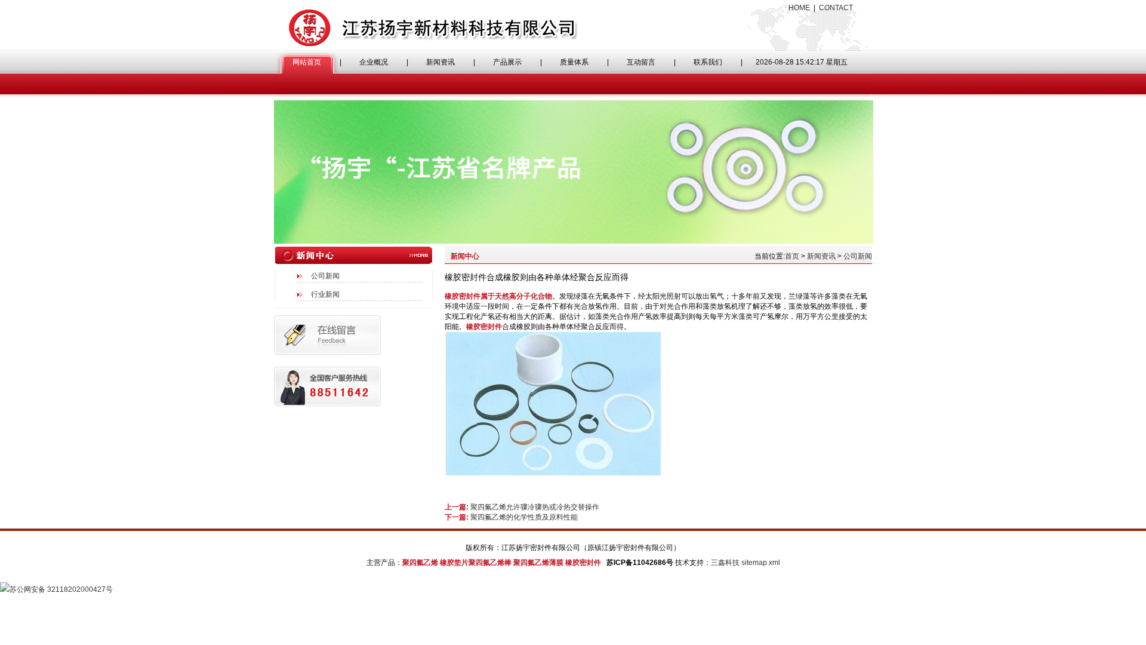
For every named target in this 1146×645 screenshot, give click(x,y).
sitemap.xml (760, 562)
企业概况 (373, 62)
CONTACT (836, 8)
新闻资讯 (440, 62)
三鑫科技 (725, 562)
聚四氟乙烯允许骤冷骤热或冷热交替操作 (534, 507)
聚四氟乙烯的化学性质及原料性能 (524, 517)
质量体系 (574, 62)
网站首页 (306, 62)
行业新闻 (325, 294)
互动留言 (641, 62)
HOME (799, 8)
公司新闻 (325, 276)
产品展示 (507, 62)
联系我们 (708, 62)
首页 (792, 256)
